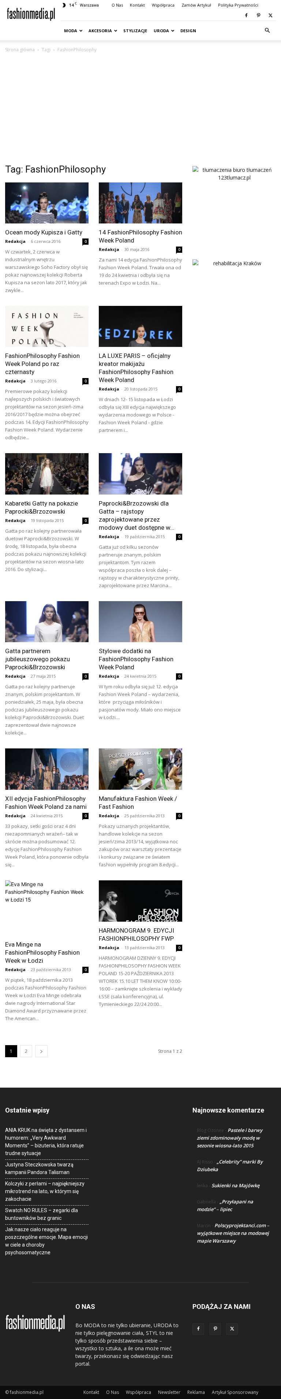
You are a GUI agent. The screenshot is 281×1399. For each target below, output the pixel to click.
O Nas (117, 5)
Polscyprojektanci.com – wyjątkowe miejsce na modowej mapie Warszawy (233, 1233)
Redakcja (15, 241)
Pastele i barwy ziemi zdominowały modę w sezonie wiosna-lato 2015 (229, 1138)
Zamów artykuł (196, 5)
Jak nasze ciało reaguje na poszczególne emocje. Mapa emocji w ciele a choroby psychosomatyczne (46, 1240)
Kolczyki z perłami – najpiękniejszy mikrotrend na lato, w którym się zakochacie (45, 1191)
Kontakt (137, 5)
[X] (270, 15)
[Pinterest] (258, 15)
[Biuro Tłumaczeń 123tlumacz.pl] (234, 201)
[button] (267, 30)
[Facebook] (246, 15)
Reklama (196, 1392)
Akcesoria (100, 30)
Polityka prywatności (238, 5)
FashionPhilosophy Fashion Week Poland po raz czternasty (42, 363)
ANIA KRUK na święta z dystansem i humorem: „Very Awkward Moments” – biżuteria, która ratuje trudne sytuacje (46, 1141)
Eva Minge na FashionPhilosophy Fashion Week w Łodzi (42, 952)
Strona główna (20, 50)
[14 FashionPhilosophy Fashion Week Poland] (140, 202)
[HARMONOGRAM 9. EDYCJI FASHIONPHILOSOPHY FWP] (140, 901)
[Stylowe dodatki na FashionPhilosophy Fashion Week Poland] (140, 622)
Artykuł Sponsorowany (235, 1392)
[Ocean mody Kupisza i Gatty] (47, 202)
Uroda (161, 30)
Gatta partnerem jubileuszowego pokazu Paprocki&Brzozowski (37, 659)
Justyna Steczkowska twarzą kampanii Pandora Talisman (39, 1168)
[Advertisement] (140, 109)
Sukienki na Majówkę (235, 1185)
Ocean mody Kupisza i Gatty (43, 232)
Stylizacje (135, 30)
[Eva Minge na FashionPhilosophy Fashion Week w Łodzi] (47, 908)
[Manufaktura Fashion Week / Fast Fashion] (140, 769)
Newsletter (169, 1392)
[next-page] (41, 1051)
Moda (70, 30)
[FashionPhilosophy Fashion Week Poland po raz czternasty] (47, 326)
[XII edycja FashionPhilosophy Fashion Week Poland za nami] (47, 769)
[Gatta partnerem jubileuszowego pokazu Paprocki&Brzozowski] (47, 622)
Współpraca (163, 5)
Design (188, 30)
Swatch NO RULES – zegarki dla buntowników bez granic (41, 1214)
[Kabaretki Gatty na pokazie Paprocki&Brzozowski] (47, 474)
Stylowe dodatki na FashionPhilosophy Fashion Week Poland (136, 659)
